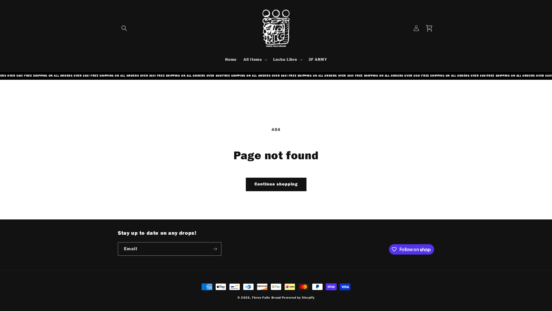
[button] (124, 28)
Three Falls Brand (266, 297)
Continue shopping (276, 184)
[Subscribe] (214, 249)
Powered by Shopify (298, 297)
